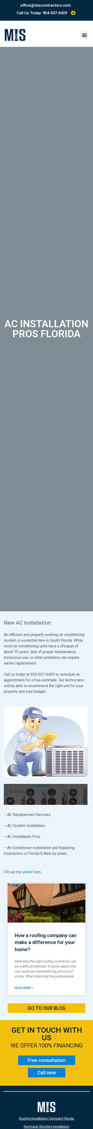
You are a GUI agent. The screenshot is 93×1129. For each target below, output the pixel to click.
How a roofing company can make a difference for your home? (46, 942)
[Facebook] (73, 13)
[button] (84, 35)
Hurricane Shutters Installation (46, 1127)
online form (31, 872)
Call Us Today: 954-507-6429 (42, 13)
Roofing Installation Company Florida (46, 1118)
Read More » (24, 988)
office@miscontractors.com (45, 5)
